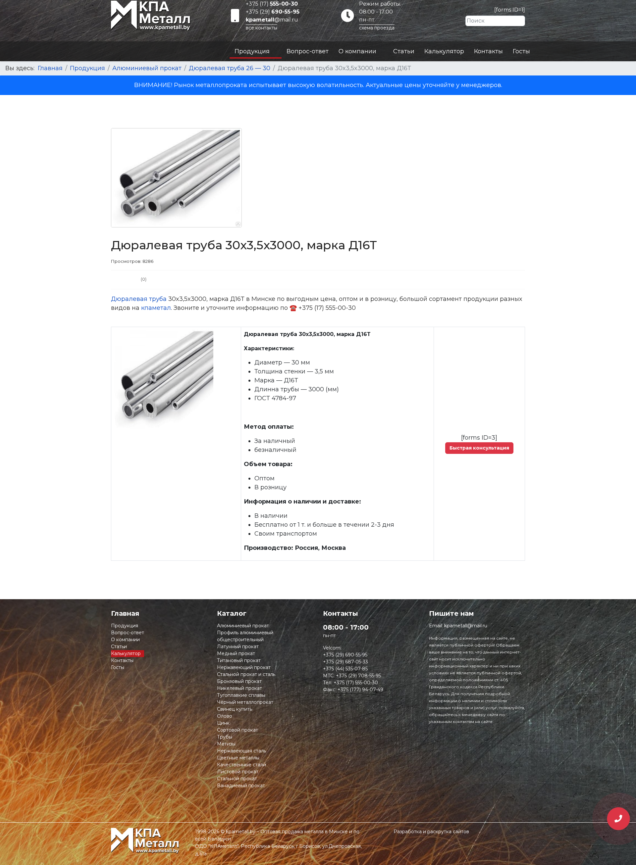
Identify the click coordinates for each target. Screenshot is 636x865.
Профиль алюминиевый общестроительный (245, 636)
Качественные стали (241, 765)
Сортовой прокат (237, 730)
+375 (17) (272, 4)
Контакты (488, 51)
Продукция (252, 51)
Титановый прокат (239, 660)
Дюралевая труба (139, 299)
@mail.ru (272, 20)
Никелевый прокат (239, 688)
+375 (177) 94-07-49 (360, 690)
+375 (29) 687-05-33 (345, 662)
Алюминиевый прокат (243, 626)
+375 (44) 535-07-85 (345, 669)
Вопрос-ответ (308, 51)
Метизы (226, 744)
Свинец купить (234, 709)
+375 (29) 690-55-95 (345, 655)
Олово (224, 716)
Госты (521, 51)
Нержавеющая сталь (241, 751)
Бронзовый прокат (239, 681)
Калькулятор (444, 51)
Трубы (224, 737)
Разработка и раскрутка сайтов (431, 832)
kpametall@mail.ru (465, 626)
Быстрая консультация (479, 448)
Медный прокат (236, 653)
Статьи (403, 51)
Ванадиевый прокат (241, 786)
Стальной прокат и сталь (246, 674)
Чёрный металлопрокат (245, 702)
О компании (357, 51)
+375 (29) (272, 12)
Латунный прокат (238, 646)
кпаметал (156, 308)
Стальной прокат (237, 779)
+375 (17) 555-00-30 (356, 683)
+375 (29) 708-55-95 (358, 676)
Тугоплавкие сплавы (241, 695)
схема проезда (377, 28)
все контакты (261, 28)
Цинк (223, 723)
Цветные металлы (238, 758)
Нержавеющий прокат (244, 667)
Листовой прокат (237, 772)
